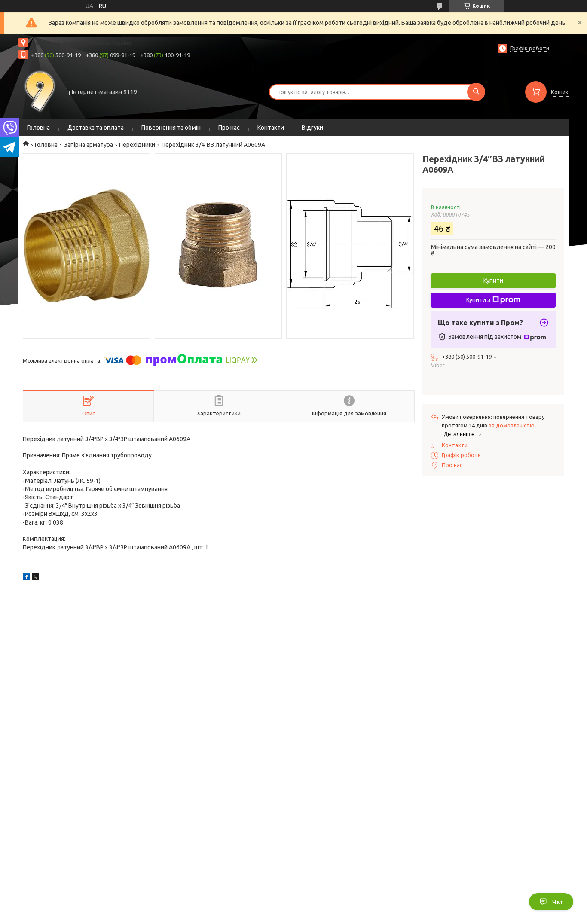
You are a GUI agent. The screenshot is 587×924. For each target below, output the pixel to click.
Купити (493, 280)
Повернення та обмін (171, 128)
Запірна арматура (88, 144)
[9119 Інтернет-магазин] (39, 91)
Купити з (478, 299)
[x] (35, 578)
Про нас (229, 128)
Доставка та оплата (95, 128)
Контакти (270, 128)
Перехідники (137, 144)
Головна (38, 128)
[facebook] (26, 578)
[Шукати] (476, 92)
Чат (557, 901)
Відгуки (312, 128)
